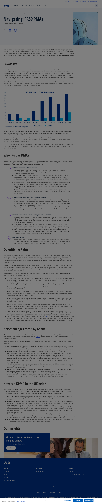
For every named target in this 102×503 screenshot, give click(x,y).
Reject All (78, 500)
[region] (51, 500)
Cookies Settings (67, 500)
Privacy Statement (21, 501)
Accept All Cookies (89, 500)
